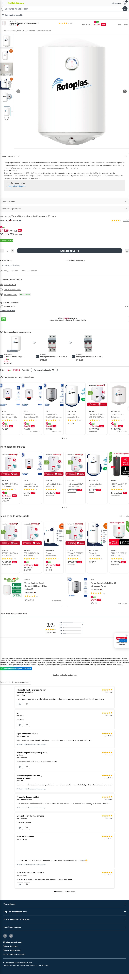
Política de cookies (10, 946)
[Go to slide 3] (66, 438)
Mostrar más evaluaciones (64, 892)
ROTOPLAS (5, 216)
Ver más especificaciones (11, 265)
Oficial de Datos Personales (14, 954)
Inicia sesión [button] (116, 3)
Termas (32, 31)
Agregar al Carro (69, 250)
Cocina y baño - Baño (18, 31)
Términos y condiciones (12, 942)
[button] (64, 9)
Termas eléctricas (44, 31)
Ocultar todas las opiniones (65, 675)
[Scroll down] (7, 118)
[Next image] (125, 91)
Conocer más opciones (7, 310)
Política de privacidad (12, 950)
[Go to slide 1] (62, 438)
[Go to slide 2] (64, 438)
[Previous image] (18, 91)
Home (5, 31)
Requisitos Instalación (17, 186)
